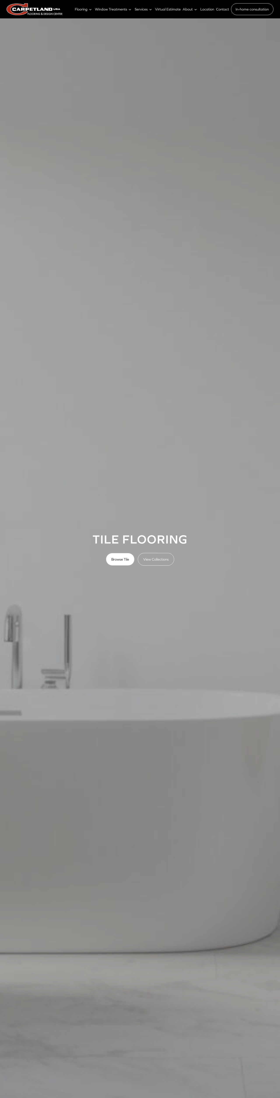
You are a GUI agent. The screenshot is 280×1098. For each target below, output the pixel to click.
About (188, 9)
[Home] (34, 9)
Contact (222, 9)
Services (141, 9)
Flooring (81, 9)
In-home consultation (252, 9)
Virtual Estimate (168, 9)
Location (207, 9)
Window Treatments (111, 9)
